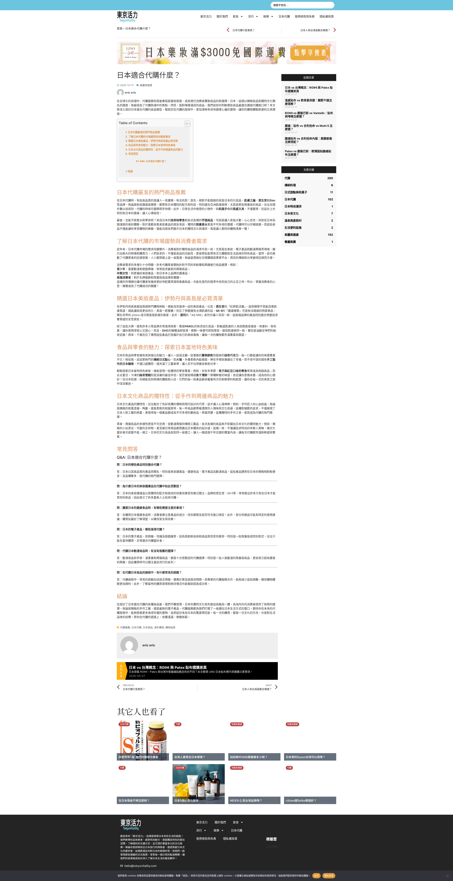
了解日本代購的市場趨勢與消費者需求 (149, 136)
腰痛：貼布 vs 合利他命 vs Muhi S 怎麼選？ (308, 127)
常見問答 (133, 153)
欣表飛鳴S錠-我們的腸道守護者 (138, 757)
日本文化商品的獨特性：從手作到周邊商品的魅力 (155, 149)
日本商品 (148, 627)
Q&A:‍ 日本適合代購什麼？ (153, 161)
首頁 (119, 28)
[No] (447, 875)
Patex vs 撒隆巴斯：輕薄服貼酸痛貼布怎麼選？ (308, 152)
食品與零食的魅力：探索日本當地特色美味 (151, 145)
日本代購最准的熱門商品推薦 (144, 132)
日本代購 (284, 16)
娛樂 (266, 16)
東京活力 (206, 16)
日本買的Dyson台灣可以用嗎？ (305, 757)
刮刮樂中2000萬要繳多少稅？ (249, 757)
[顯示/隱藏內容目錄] (186, 124)
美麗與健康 (146, 85)
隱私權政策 (327, 16)
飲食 (236, 16)
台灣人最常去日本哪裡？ (189, 757)
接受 (316, 875)
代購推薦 (125, 627)
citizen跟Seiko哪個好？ (301, 800)
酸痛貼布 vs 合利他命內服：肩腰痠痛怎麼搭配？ (308, 140)
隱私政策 (329, 875)
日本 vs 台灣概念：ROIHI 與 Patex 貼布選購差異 (309, 89)
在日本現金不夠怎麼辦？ (134, 800)
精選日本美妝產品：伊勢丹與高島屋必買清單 (153, 140)
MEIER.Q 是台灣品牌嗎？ (246, 800)
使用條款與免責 (305, 16)
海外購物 (159, 627)
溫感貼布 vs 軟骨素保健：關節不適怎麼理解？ (308, 101)
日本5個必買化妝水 (186, 800)
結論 (130, 171)
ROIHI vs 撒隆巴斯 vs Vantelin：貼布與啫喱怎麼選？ (309, 114)
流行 (251, 16)
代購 (178, 724)
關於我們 (222, 16)
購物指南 (170, 627)
